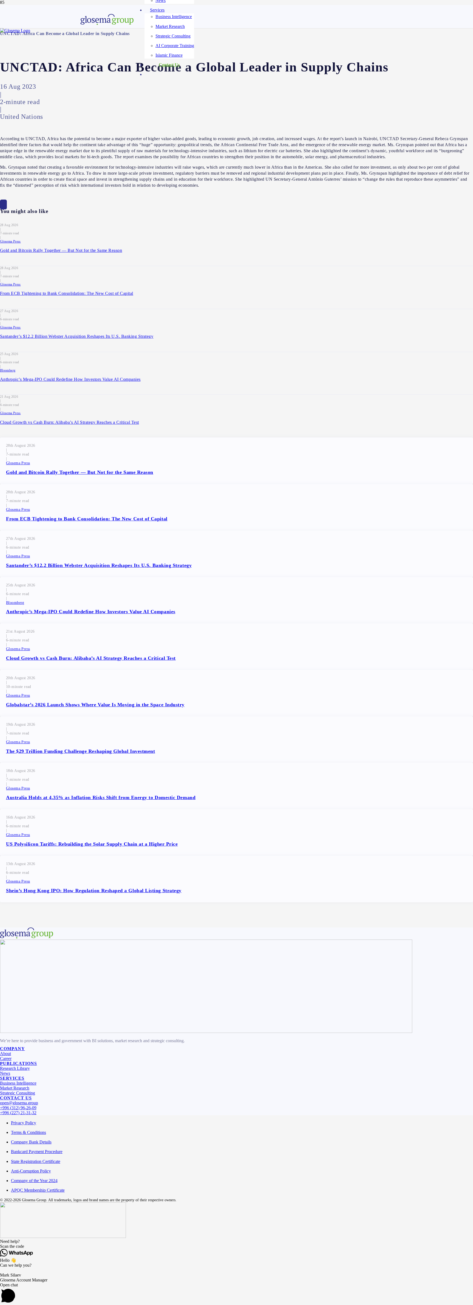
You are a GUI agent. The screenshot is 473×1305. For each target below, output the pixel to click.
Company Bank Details (31, 1142)
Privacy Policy (23, 1122)
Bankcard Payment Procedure (36, 1151)
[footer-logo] (107, 23)
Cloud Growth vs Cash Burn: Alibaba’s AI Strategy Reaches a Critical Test (69, 422)
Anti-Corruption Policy (31, 1171)
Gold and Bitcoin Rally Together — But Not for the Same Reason (61, 250)
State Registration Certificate (35, 1161)
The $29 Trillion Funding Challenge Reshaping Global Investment (80, 751)
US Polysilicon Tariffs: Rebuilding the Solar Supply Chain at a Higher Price (92, 844)
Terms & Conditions (28, 1132)
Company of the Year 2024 (34, 1180)
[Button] (3, 204)
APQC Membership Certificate (38, 1190)
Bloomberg (7, 370)
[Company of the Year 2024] (206, 1031)
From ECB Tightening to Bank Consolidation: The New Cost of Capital (66, 293)
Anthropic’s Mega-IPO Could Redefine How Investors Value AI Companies (70, 379)
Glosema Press (10, 241)
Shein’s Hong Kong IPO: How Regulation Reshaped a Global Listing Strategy (93, 890)
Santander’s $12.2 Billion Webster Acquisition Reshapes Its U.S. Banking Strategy (76, 336)
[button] (236, 1241)
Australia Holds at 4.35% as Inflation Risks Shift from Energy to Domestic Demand (100, 797)
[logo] (15, 30)
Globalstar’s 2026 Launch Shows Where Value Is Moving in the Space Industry (95, 704)
